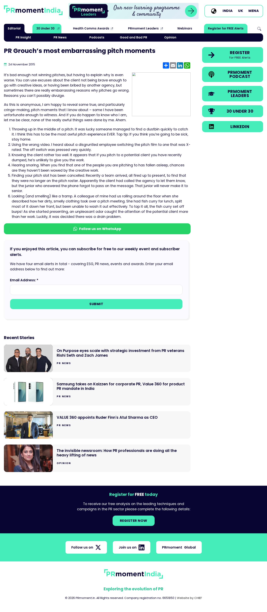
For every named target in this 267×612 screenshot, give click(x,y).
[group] (133, 11)
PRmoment (179, 547)
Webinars (184, 28)
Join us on (128, 547)
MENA (253, 11)
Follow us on (82, 547)
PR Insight (23, 37)
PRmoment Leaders (143, 28)
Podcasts (96, 37)
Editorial (14, 28)
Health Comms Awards (91, 28)
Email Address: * (24, 280)
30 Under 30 (45, 28)
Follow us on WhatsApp (100, 228)
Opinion (170, 37)
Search (259, 28)
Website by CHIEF (189, 598)
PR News (60, 37)
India (228, 11)
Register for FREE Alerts (226, 28)
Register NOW (133, 520)
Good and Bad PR (133, 37)
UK (240, 11)
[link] (133, 11)
